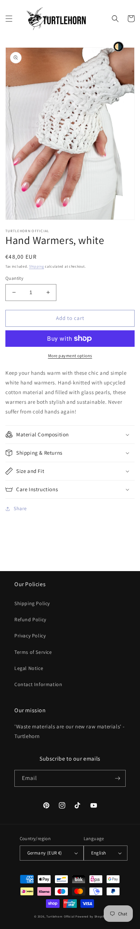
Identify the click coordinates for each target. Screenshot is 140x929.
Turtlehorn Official (60, 916)
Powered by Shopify (90, 916)
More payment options (70, 355)
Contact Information (38, 684)
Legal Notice (28, 668)
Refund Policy (30, 619)
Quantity (14, 278)
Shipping (36, 266)
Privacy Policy (30, 635)
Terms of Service (33, 652)
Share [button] (20, 508)
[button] (9, 19)
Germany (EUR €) (44, 853)
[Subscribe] (117, 778)
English (98, 853)
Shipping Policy (32, 603)
